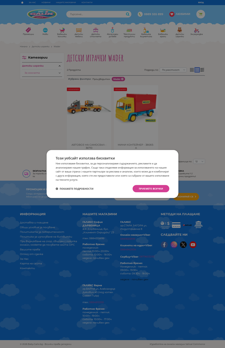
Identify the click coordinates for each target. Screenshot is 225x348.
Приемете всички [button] (151, 188)
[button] (74, 189)
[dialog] (112, 174)
